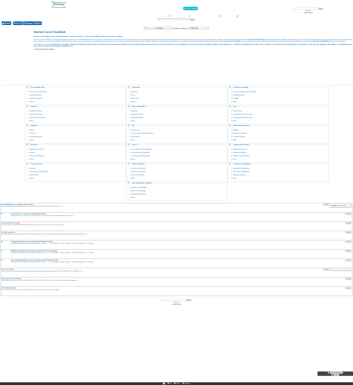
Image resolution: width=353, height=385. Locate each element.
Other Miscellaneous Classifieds (142, 183)
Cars (132, 95)
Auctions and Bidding (138, 187)
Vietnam (37, 23)
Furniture (155, 16)
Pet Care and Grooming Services (142, 133)
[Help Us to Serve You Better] (329, 373)
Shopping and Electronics (241, 144)
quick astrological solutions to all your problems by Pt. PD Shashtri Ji (34, 260)
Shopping (231, 16)
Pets (185, 16)
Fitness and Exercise (138, 171)
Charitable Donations (138, 194)
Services (134, 144)
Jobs (165, 16)
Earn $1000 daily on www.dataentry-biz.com (17, 204)
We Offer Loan (8, 232)
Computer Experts (239, 136)
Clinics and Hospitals (138, 168)
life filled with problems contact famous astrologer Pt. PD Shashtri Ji (34, 251)
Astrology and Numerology (140, 156)
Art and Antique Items (37, 87)
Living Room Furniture (38, 117)
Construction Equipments (241, 171)
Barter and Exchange (138, 191)
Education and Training (240, 87)
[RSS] (169, 383)
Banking (134, 111)
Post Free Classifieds (190, 8)
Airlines (32, 168)
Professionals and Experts (241, 125)
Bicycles (134, 92)
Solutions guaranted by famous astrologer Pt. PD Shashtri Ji (32, 241)
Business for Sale (137, 114)
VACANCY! (7, 269)
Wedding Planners (36, 136)
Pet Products (135, 136)
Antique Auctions (36, 95)
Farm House (34, 175)
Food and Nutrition (137, 175)
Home (131, 16)
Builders (235, 130)
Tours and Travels (36, 164)
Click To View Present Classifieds (44, 49)
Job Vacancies (237, 111)
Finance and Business (138, 106)
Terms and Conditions (181, 373)
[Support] (177, 383)
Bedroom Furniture (36, 114)
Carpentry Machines (239, 175)
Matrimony (34, 125)
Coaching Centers (239, 95)
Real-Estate (213, 16)
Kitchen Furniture (36, 111)
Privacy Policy (165, 373)
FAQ (190, 373)
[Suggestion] (186, 383)
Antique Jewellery (36, 98)
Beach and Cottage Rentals (39, 171)
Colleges (236, 98)
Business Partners (137, 117)
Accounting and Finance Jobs (242, 117)
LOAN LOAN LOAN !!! (11, 278)
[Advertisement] (17, 44)
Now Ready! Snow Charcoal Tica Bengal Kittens (28, 214)
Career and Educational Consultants (245, 92)
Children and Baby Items (241, 156)
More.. (32, 101)
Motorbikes (135, 98)
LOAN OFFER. (8, 288)
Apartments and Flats (37, 149)
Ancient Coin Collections (38, 92)
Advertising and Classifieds (140, 152)
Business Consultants (240, 133)
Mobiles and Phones (239, 152)
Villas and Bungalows (37, 156)
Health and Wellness (138, 164)
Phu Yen (18, 23)
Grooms (32, 133)
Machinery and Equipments (242, 164)
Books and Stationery (240, 149)
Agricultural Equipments (241, 168)
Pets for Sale (135, 130)
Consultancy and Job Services (243, 114)
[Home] (164, 383)
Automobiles (142, 16)
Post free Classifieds (117, 16)
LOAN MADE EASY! (10, 223)
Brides (32, 130)
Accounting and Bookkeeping (141, 149)
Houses (32, 152)
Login (241, 16)
